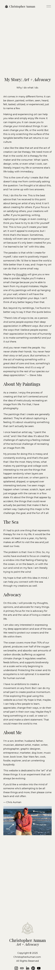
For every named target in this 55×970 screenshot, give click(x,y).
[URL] (22, 968)
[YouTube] (39, 968)
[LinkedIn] (27, 968)
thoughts (21, 274)
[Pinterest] (33, 968)
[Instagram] (16, 968)
